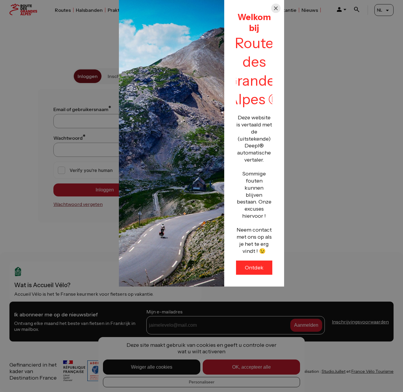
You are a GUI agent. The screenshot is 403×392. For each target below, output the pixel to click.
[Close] (276, 8)
